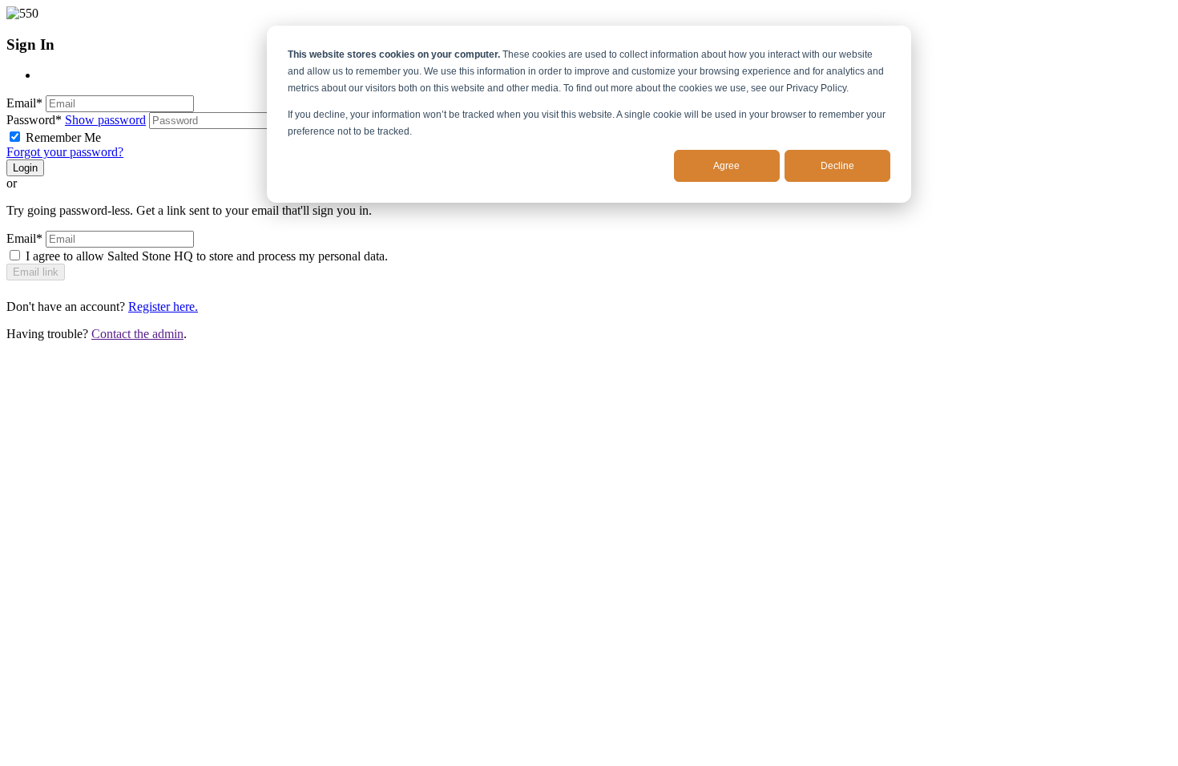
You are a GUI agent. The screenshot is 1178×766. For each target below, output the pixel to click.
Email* (24, 103)
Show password (105, 120)
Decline (837, 165)
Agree (726, 165)
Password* (34, 120)
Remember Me (63, 137)
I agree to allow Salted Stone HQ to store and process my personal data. (207, 256)
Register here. (163, 306)
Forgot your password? (64, 152)
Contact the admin (137, 334)
